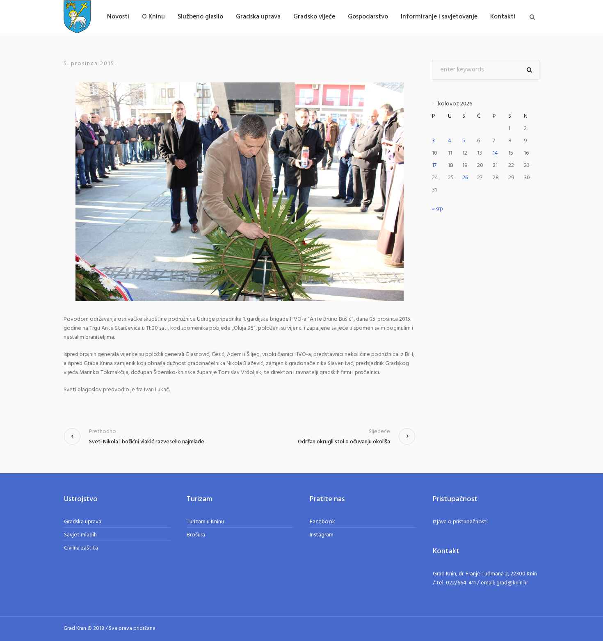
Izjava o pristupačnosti (460, 522)
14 (495, 153)
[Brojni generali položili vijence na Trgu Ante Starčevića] (239, 191)
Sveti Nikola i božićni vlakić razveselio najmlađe (146, 442)
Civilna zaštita (81, 548)
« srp (437, 209)
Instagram (321, 535)
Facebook (322, 522)
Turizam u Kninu (205, 522)
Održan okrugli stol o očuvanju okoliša (344, 442)
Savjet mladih (80, 535)
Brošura (196, 535)
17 (434, 165)
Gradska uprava (82, 522)
